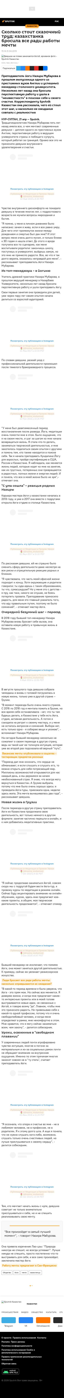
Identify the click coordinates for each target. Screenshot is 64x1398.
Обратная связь (8, 1363)
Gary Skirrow (12, 63)
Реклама (5, 1341)
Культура (51, 1312)
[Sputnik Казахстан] (8, 22)
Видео (24, 1312)
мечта (24, 1272)
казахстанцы (35, 1272)
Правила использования (24, 1337)
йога (16, 1272)
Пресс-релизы (18, 1341)
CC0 (3, 63)
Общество (7, 1272)
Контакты (41, 1337)
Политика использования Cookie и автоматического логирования (18, 1351)
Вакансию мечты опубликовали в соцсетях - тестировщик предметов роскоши (29, 755)
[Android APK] (10, 1372)
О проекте (6, 1337)
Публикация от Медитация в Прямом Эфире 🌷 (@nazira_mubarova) (33, 195)
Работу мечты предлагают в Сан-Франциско (29, 1265)
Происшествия (9, 1312)
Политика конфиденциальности (16, 1345)
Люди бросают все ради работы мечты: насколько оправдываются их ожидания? (26, 981)
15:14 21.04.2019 (9, 51)
